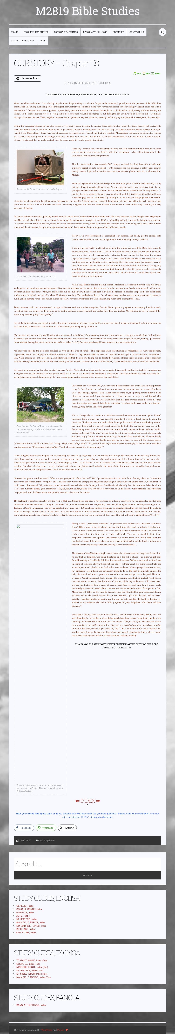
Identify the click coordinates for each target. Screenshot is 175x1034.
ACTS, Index (22, 915)
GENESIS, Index (24, 905)
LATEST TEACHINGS (22, 40)
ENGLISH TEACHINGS (36, 32)
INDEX (87, 800)
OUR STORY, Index (26, 932)
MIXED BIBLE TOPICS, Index (31, 925)
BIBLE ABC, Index (25, 929)
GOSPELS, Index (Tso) (28, 963)
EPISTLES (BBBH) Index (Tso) (31, 973)
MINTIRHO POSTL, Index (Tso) (32, 967)
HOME (14, 32)
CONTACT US (136, 32)
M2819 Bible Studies (87, 10)
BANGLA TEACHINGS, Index (31, 1005)
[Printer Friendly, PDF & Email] (146, 73)
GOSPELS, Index (25, 912)
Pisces (60, 1029)
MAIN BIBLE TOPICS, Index (30, 922)
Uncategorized (47, 840)
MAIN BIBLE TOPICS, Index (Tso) (33, 977)
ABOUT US (118, 32)
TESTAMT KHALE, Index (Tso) (31, 960)
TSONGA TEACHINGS (66, 32)
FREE (43, 40)
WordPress (46, 1029)
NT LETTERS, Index (26, 919)
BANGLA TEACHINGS (95, 32)
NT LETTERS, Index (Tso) (29, 970)
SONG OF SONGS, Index (29, 909)
